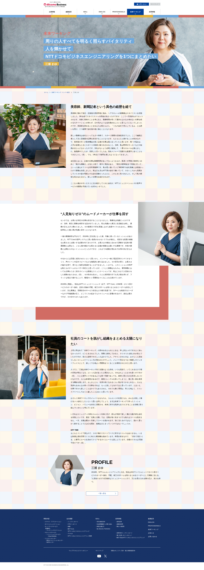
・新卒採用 (118, 521)
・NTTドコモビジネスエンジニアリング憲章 (79, 536)
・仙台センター (49, 542)
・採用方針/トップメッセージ (123, 533)
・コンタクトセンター (50, 538)
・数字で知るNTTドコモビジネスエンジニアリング (130, 537)
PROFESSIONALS (118, 12)
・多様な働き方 (99, 526)
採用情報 (152, 12)
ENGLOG (102, 12)
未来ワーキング (135, 12)
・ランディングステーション (53, 530)
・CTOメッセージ (72, 524)
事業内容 (47, 519)
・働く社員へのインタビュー (123, 535)
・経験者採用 (119, 524)
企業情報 (52, 12)
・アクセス (70, 533)
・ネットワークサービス (51, 526)
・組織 (68, 526)
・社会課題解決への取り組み (103, 524)
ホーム (46, 92)
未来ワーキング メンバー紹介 (61, 92)
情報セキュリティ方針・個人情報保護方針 (123, 550)
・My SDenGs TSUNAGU (102, 529)
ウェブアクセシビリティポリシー (78, 550)
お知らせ (151, 533)
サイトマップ (154, 4)
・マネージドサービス (50, 532)
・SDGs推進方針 (100, 521)
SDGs (85, 12)
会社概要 (69, 519)
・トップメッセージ (72, 521)
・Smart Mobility (51, 536)
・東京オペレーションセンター (54, 540)
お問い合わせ (143, 4)
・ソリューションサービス (53, 534)
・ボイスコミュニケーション (52, 524)
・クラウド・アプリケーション (52, 521)
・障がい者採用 (119, 526)
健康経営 (69, 12)
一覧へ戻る (102, 493)
